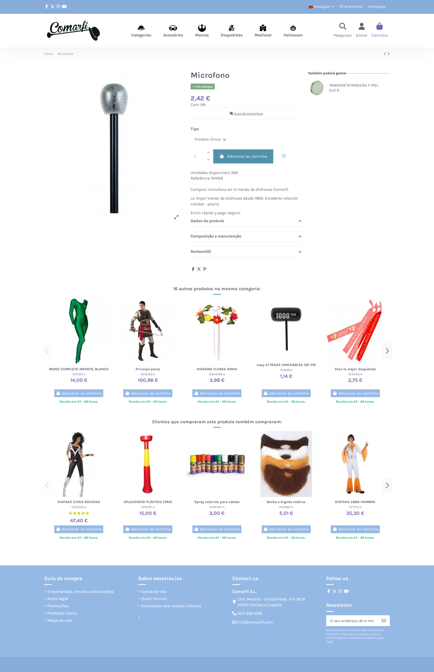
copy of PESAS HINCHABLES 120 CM (286, 365)
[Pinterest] (204, 269)
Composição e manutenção (216, 236)
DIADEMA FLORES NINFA (217, 369)
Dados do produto (207, 220)
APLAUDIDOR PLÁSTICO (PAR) (148, 502)
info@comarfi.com (255, 622)
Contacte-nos (154, 591)
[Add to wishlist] (284, 156)
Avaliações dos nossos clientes (171, 605)
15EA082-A (147, 374)
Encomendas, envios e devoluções (80, 591)
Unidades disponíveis (210, 172)
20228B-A (286, 507)
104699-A (286, 370)
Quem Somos (154, 598)
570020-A (148, 507)
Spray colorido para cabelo (217, 502)
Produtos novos (62, 613)
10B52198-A (217, 374)
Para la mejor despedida (355, 369)
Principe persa (148, 369)
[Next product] (388, 53)
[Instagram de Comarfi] (58, 6)
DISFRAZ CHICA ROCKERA (79, 502)
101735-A (355, 507)
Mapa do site (59, 620)
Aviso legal (57, 598)
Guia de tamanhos (248, 113)
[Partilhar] (193, 269)
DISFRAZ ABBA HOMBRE (355, 502)
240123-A (78, 374)
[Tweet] (199, 269)
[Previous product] (385, 53)
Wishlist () (353, 7)
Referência (200, 178)
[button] (47, 351)
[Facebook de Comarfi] (46, 6)
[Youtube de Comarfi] (64, 6)
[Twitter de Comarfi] (52, 6)
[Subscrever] (384, 620)
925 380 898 (249, 613)
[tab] (246, 221)
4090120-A (217, 507)
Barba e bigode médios (286, 502)
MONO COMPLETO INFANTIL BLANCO (78, 369)
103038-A (355, 374)
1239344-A (78, 507)
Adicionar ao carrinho (247, 156)
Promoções (377, 7)
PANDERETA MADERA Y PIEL (353, 85)
